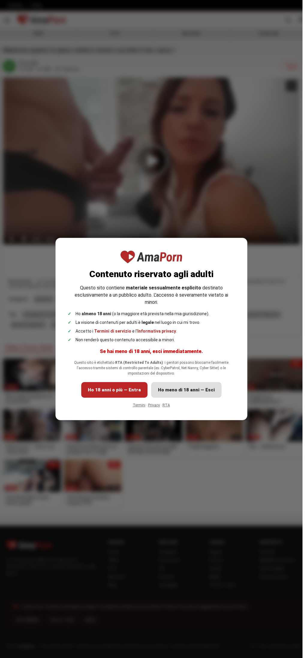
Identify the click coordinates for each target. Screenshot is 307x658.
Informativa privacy (156, 331)
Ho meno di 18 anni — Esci (186, 390)
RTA (166, 405)
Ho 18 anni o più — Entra (114, 390)
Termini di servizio (112, 331)
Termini (139, 405)
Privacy (154, 405)
